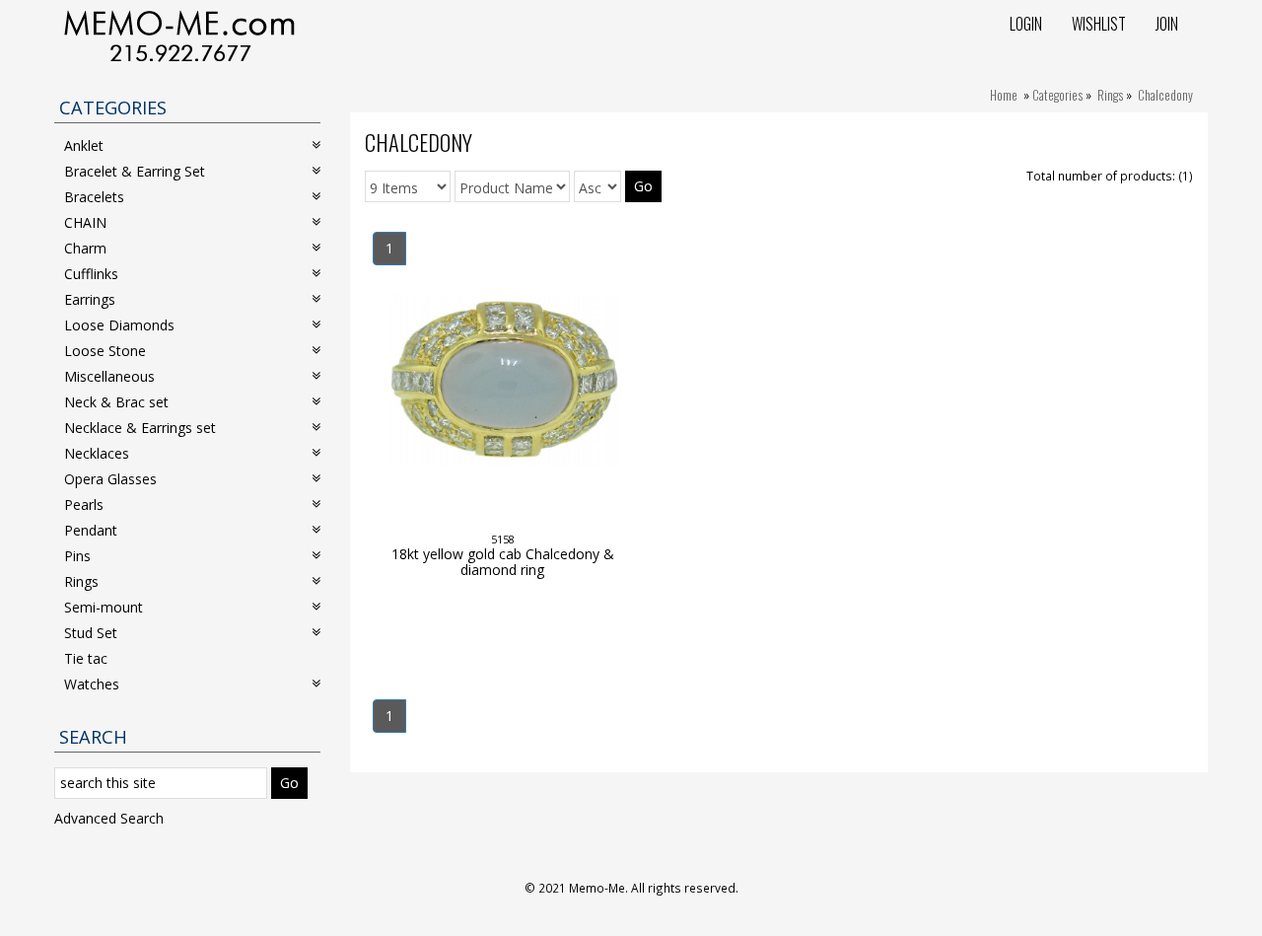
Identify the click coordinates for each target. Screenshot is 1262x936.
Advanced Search (109, 818)
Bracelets (94, 196)
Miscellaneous (109, 376)
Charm (85, 248)
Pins (77, 555)
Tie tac (85, 658)
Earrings (89, 299)
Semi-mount (103, 607)
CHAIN (85, 222)
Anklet (84, 145)
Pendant (90, 530)
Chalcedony (1165, 95)
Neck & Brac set (116, 402)
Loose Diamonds (119, 325)
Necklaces (96, 453)
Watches (91, 684)
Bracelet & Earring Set (134, 171)
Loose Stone (105, 350)
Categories (1057, 95)
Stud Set (90, 632)
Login (1026, 24)
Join (1167, 24)
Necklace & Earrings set (140, 427)
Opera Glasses (110, 478)
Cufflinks (91, 273)
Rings (1110, 95)
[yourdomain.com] (179, 34)
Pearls (84, 504)
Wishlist (1099, 24)
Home (1003, 95)
